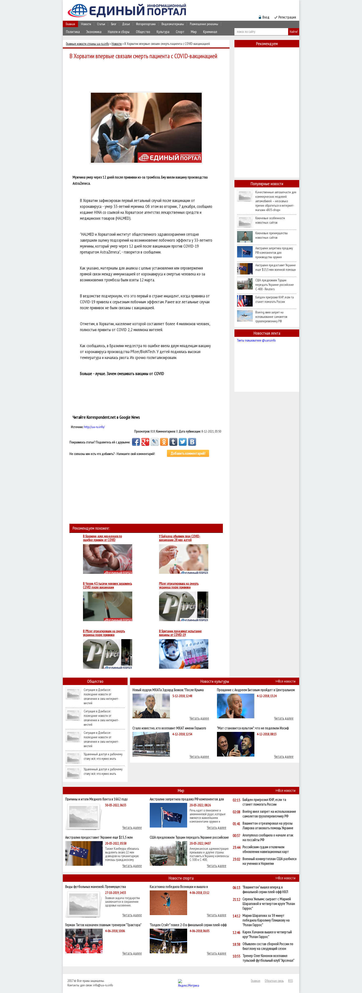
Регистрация (287, 17)
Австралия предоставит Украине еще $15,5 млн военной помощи (275, 267)
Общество (143, 31)
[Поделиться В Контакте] (192, 442)
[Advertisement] (147, 74)
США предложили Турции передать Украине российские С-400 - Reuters (274, 284)
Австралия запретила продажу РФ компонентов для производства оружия (274, 252)
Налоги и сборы (119, 31)
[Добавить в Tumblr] (173, 442)
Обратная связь (274, 980)
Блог (113, 24)
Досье (126, 24)
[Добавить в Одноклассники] (164, 442)
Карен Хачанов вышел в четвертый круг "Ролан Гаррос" (267, 934)
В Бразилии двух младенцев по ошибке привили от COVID (102, 538)
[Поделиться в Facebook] (136, 442)
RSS (290, 980)
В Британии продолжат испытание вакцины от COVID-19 (180, 633)
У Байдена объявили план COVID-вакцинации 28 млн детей (179, 538)
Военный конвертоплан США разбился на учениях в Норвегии (269, 861)
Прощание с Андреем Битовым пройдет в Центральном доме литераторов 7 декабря (256, 689)
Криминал (210, 31)
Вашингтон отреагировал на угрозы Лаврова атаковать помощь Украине (268, 825)
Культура (163, 31)
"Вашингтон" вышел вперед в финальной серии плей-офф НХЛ (265, 889)
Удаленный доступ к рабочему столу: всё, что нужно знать (103, 756)
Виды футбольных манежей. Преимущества (95, 886)
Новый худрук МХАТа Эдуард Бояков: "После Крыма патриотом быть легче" (168, 689)
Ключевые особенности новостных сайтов (270, 220)
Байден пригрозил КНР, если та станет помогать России (274, 299)
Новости (86, 24)
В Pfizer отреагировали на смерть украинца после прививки (104, 633)
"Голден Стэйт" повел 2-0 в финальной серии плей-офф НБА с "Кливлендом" (188, 924)
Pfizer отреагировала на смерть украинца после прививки (178, 585)
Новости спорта (181, 878)
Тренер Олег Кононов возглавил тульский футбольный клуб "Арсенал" (268, 958)
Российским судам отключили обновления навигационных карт (266, 849)
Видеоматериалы (173, 24)
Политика (73, 31)
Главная (70, 24)
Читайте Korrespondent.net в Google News (106, 417)
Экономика (93, 31)
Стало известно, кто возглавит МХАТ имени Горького (169, 728)
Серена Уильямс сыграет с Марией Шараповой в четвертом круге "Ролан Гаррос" (269, 904)
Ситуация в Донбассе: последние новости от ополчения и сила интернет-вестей (101, 696)
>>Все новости (285, 681)
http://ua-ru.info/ (94, 427)
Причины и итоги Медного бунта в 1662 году (96, 799)
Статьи (101, 24)
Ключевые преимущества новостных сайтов (271, 235)
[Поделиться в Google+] (145, 442)
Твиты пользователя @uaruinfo (256, 340)
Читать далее (199, 718)
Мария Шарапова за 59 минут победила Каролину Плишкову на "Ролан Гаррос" (266, 920)
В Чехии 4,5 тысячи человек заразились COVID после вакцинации (107, 585)
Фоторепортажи (146, 24)
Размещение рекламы (204, 24)
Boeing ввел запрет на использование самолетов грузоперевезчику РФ (271, 316)
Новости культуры (214, 681)
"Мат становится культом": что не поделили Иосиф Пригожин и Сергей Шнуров (253, 728)
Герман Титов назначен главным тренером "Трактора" (103, 924)
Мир (194, 31)
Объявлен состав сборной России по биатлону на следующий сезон (268, 946)
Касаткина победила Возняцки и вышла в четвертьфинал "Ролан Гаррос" (179, 886)
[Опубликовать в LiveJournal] (155, 442)
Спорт (180, 31)
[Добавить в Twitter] (183, 442)
